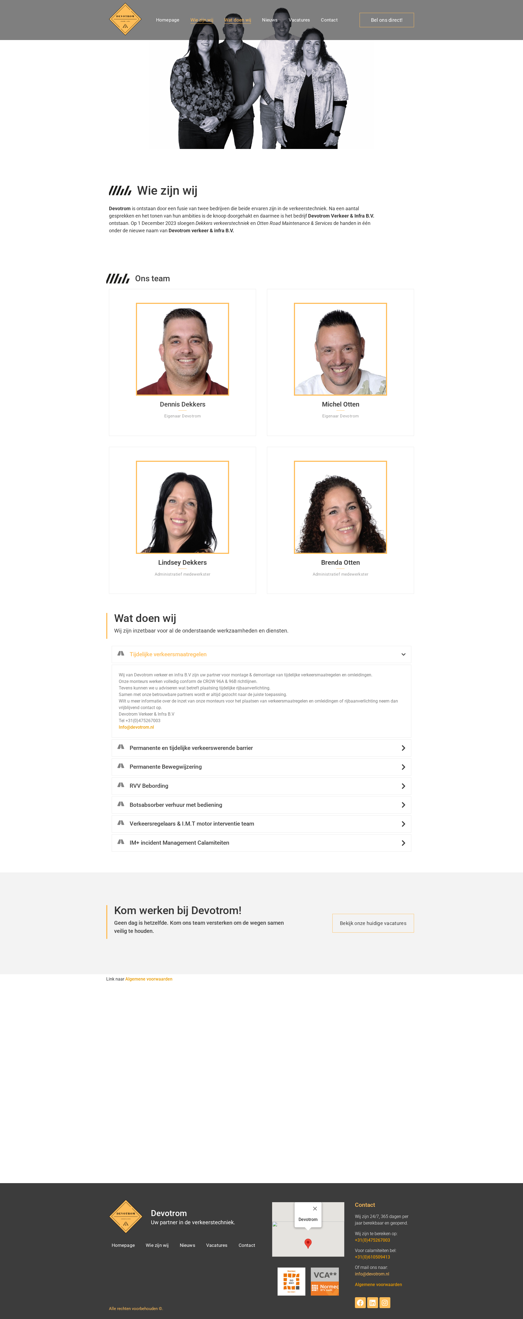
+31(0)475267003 (372, 1240)
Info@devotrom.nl (136, 727)
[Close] (315, 1208)
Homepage (168, 20)
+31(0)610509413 (372, 1257)
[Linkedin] (372, 1302)
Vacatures (299, 20)
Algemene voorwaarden (148, 979)
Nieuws (270, 20)
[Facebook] (360, 1302)
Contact (329, 20)
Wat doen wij (237, 20)
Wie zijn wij (201, 20)
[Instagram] (384, 1302)
